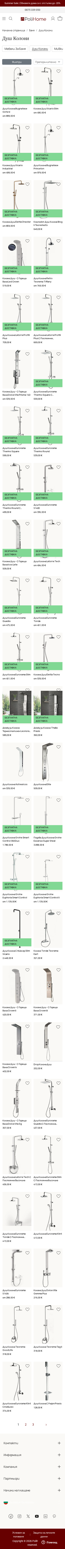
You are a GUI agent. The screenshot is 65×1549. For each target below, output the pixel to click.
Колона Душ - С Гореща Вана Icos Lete (15, 563)
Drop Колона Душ (43, 1064)
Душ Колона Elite (42, 784)
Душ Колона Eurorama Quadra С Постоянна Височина (45, 1124)
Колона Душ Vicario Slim (46, 108)
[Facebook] (11, 1516)
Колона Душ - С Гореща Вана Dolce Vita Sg (15, 1122)
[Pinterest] (54, 1516)
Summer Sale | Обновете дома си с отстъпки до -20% (32, 3)
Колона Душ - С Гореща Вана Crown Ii (15, 1009)
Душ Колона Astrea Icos (15, 784)
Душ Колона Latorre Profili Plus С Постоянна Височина (47, 338)
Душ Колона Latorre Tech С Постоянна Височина (17, 1179)
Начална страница (13, 30)
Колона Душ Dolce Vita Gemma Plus (45, 1292)
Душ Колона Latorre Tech (47, 561)
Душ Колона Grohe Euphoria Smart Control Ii (47, 896)
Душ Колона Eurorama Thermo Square (14, 450)
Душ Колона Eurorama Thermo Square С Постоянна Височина (45, 395)
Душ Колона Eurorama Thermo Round (45, 450)
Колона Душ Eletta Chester (17, 221)
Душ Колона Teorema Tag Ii (48, 1346)
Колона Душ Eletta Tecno (47, 674)
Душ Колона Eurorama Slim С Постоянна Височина (48, 1179)
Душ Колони (46, 30)
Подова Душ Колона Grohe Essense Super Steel (48, 839)
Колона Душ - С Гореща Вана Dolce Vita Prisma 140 (16, 393)
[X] (28, 1516)
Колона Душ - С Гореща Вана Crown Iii (46, 1009)
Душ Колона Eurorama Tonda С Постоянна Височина (14, 1237)
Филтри (16, 62)
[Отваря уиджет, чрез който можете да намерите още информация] (49, 1542)
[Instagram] (19, 1516)
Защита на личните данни (44, 1534)
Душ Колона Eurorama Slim (17, 674)
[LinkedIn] (45, 1516)
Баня (32, 30)
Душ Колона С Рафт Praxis (48, 1403)
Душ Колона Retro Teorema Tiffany (43, 280)
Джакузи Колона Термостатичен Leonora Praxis (16, 731)
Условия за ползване (18, 1534)
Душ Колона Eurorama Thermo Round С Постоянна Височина (14, 508)
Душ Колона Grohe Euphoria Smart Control (15, 896)
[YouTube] (37, 1516)
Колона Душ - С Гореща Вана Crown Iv (15, 1065)
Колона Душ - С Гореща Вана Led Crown (15, 280)
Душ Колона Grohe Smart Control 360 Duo (16, 839)
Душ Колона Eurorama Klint (48, 1233)
